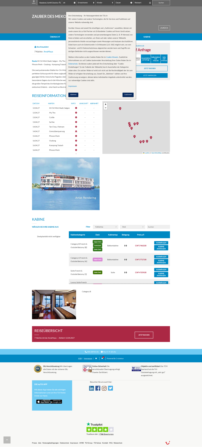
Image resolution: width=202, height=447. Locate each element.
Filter (88, 227)
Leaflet (146, 153)
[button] (151, 137)
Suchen (161, 3)
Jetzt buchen (149, 68)
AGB (80, 358)
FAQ (110, 443)
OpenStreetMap (157, 153)
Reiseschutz (118, 443)
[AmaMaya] (66, 183)
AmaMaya (48, 51)
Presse (34, 443)
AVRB (81, 443)
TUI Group (88, 443)
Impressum (88, 358)
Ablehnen (73, 95)
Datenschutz (64, 443)
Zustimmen (128, 95)
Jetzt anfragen (149, 75)
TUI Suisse (97, 443)
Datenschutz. (73, 64)
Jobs (39, 443)
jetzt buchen (144, 335)
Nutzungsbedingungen (50, 443)
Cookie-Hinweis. (112, 57)
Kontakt (105, 443)
